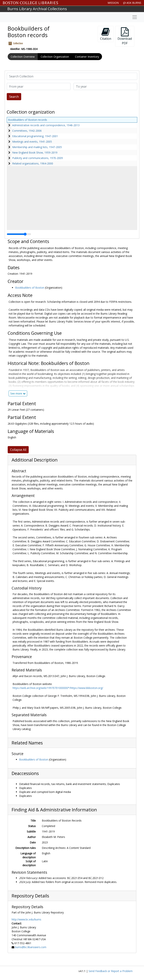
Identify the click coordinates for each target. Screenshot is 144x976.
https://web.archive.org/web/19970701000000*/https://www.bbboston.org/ (58, 688)
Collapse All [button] (18, 450)
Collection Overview (23, 56)
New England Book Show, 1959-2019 (34, 152)
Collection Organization (55, 56)
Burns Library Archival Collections (37, 8)
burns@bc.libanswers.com (30, 947)
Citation (105, 39)
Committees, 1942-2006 (27, 130)
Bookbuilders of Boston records (27, 120)
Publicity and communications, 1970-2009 (37, 158)
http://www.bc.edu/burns (26, 919)
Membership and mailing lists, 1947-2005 (37, 147)
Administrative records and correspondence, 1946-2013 (46, 125)
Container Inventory (87, 56)
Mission (113, 3)
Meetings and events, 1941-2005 (32, 141)
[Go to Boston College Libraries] (30, 3)
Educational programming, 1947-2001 (35, 136)
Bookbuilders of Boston (29, 287)
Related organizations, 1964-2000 (32, 163)
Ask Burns (133, 3)
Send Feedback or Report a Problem (110, 971)
